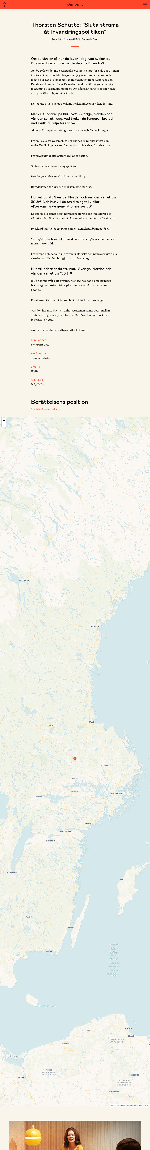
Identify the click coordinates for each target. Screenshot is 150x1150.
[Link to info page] (4, 4)
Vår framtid (75, 4)
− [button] (4, 425)
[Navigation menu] (145, 4)
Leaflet (112, 1105)
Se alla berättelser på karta (45, 409)
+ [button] (4, 420)
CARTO (146, 1105)
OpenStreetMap (123, 1105)
